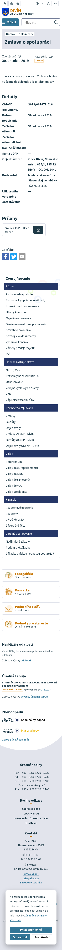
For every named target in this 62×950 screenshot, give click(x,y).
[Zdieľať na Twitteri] (13, 256)
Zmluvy (39, 60)
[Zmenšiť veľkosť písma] (43, 3)
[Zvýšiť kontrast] (37, 3)
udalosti (26, 660)
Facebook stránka (31, 882)
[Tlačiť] (17, 3)
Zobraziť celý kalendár (15, 739)
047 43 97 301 (31, 874)
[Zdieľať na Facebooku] (5, 256)
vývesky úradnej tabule (34, 696)
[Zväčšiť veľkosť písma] (48, 3)
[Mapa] (11, 3)
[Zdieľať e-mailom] (22, 256)
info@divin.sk (31, 878)
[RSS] (5, 3)
